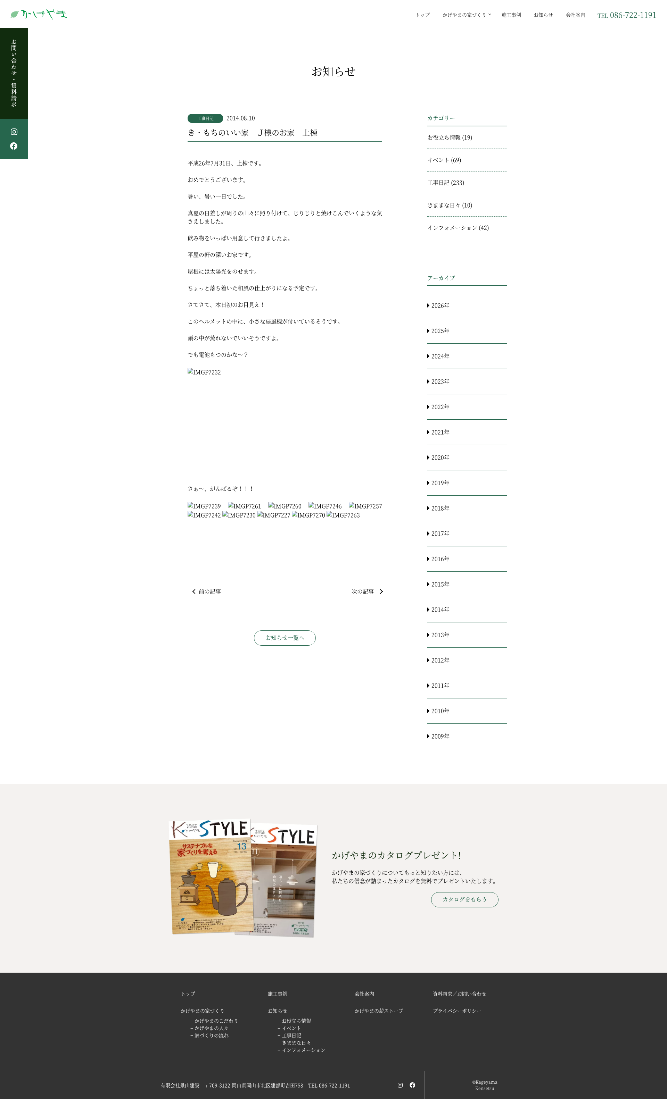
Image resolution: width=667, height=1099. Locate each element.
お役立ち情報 (444, 137)
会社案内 (575, 14)
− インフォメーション (302, 1049)
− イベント (289, 1027)
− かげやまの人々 (209, 1027)
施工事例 (511, 14)
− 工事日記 (289, 1035)
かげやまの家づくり (464, 14)
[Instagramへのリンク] (400, 1085)
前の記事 (210, 591)
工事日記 (205, 118)
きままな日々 (444, 205)
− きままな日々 (294, 1042)
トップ (422, 14)
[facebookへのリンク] (412, 1085)
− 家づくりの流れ (209, 1035)
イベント (438, 160)
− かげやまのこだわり (214, 1020)
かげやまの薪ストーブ (379, 1010)
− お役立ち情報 (294, 1020)
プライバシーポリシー (457, 1010)
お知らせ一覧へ (284, 637)
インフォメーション (452, 228)
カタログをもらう (465, 899)
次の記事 (363, 591)
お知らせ (543, 14)
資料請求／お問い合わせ (459, 993)
